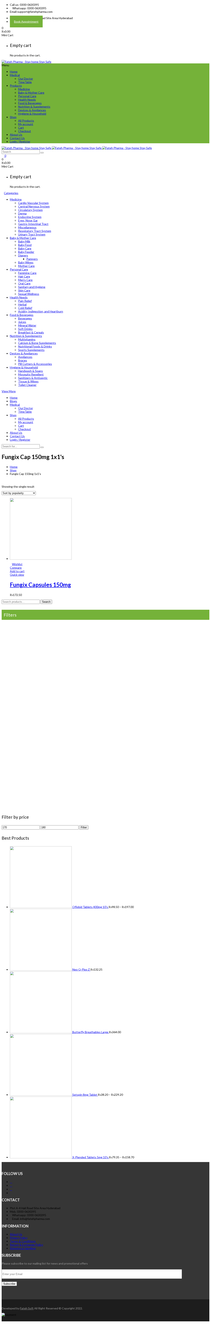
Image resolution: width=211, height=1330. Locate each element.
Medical (15, 75)
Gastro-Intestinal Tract (33, 224)
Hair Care (24, 276)
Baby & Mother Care (31, 92)
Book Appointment (26, 21)
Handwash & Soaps (30, 371)
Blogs (13, 401)
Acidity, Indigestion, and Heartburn (40, 311)
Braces (22, 360)
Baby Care (24, 248)
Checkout (24, 131)
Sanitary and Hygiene (31, 287)
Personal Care (27, 96)
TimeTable (25, 82)
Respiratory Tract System (34, 231)
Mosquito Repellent (31, 374)
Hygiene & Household (32, 113)
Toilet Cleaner (27, 385)
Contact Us (17, 138)
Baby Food (25, 245)
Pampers (32, 259)
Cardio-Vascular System (33, 203)
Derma (22, 213)
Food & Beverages (30, 103)
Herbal (22, 304)
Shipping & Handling (23, 1248)
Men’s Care (25, 280)
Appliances (25, 357)
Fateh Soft (27, 1308)
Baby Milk (24, 241)
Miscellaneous (27, 227)
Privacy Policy (18, 1237)
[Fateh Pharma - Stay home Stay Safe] (26, 61)
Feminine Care (27, 273)
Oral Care (24, 283)
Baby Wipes (25, 262)
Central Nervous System (34, 206)
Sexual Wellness (28, 294)
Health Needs (27, 99)
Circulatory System (30, 210)
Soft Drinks (25, 329)
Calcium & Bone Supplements (37, 343)
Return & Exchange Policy (26, 1244)
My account (25, 124)
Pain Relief (25, 301)
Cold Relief (25, 308)
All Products (26, 120)
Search (46, 601)
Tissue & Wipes (28, 381)
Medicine (24, 89)
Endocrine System (29, 217)
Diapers (23, 255)
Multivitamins (26, 339)
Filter (84, 827)
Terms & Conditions (23, 1241)
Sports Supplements (31, 350)
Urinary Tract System (31, 234)
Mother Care (26, 266)
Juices (22, 322)
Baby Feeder (26, 252)
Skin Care (24, 290)
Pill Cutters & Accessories (35, 364)
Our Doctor (25, 78)
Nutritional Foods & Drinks (35, 346)
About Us (16, 134)
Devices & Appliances (32, 110)
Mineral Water (27, 325)
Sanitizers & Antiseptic (33, 378)
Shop (13, 117)
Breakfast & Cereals (31, 332)
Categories (11, 193)
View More (9, 391)
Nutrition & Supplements (34, 106)
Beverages (25, 318)
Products (16, 85)
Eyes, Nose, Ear (28, 220)
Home (14, 71)
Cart (21, 127)
